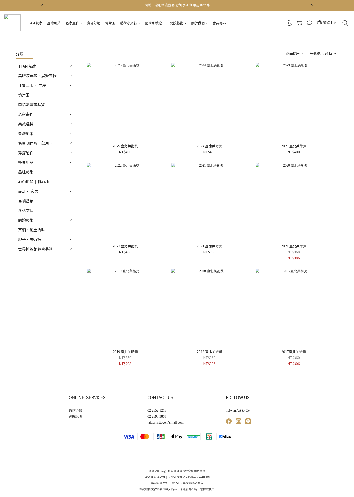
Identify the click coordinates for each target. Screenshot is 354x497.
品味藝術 (25, 172)
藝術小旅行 (128, 22)
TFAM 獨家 (34, 22)
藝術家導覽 (153, 22)
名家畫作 (72, 22)
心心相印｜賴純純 (33, 181)
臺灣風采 (54, 22)
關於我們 (198, 22)
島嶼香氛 (25, 201)
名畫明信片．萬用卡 (35, 143)
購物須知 (75, 410)
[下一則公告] (312, 5)
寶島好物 (93, 22)
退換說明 (75, 416)
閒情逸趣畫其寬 (31, 104)
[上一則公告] (42, 5)
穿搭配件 (25, 152)
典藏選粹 (25, 124)
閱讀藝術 (176, 22)
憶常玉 (110, 22)
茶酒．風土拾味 (31, 229)
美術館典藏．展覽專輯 (37, 75)
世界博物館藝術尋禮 (35, 249)
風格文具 (25, 210)
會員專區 (219, 22)
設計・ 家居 (28, 191)
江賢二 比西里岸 (32, 85)
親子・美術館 (29, 239)
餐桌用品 (25, 162)
